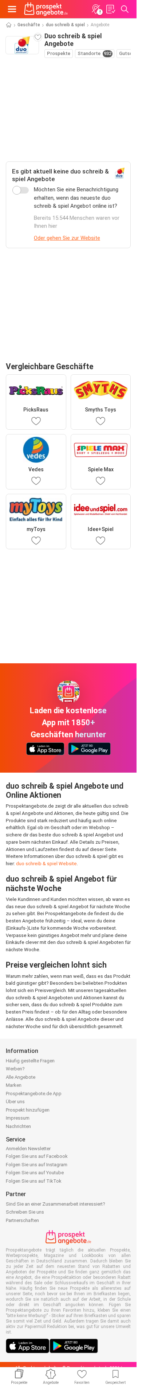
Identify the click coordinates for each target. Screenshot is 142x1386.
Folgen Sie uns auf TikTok (34, 1181)
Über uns (15, 1101)
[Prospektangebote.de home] (46, 9)
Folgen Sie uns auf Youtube (35, 1172)
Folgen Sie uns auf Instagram (36, 1164)
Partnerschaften (22, 1220)
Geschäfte (28, 24)
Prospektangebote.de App (34, 1093)
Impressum (17, 1118)
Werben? (15, 1068)
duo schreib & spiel (65, 24)
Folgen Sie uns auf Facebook (37, 1156)
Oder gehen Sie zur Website (67, 238)
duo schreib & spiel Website (46, 863)
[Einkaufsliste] (110, 9)
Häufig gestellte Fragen (30, 1060)
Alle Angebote (20, 1077)
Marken (13, 1085)
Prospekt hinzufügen (28, 1110)
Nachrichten (18, 1126)
